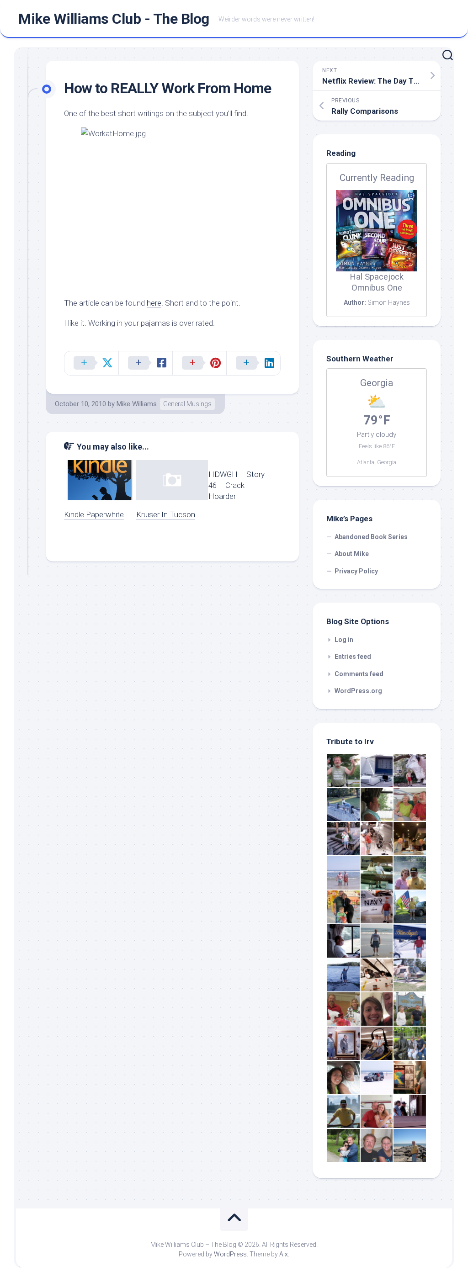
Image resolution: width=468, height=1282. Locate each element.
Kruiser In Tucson (165, 514)
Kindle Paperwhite (94, 514)
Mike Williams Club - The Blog (113, 18)
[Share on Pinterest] (199, 363)
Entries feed (353, 656)
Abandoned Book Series (371, 536)
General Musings (187, 404)
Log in (344, 639)
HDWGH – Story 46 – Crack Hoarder (236, 485)
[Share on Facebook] (145, 363)
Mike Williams (137, 404)
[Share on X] (91, 363)
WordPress (230, 1254)
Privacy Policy (356, 571)
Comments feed (359, 674)
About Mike (352, 553)
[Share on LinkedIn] (253, 363)
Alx (283, 1254)
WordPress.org (358, 690)
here (154, 302)
